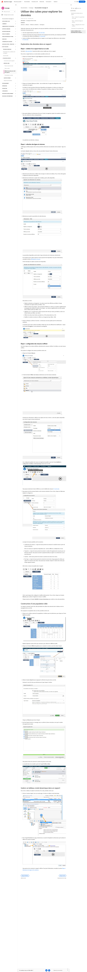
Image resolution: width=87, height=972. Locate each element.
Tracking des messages (7, 49)
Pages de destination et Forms (7, 36)
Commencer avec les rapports (9, 60)
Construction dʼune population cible (77, 28)
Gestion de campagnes (6, 28)
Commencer (4, 23)
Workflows (4, 39)
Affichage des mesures (35, 259)
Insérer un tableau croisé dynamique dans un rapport (76, 31)
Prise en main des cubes (9, 65)
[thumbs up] (46, 970)
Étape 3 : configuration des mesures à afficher (78, 25)
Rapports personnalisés (8, 80)
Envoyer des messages (6, 31)
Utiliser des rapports (7, 58)
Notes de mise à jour (6, 21)
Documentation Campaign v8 (41, 7)
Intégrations (4, 85)
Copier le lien (79, 8)
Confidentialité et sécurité (7, 41)
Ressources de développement (7, 93)
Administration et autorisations (8, 26)
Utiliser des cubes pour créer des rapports (10, 71)
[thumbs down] (49, 970)
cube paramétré (28, 51)
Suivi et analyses (5, 46)
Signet (74, 8)
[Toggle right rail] (71, 5)
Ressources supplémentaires (7, 96)
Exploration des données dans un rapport (77, 14)
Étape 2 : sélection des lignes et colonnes (77, 21)
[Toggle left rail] (16, 5)
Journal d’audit (5, 55)
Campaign (31, 7)
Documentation (24, 7)
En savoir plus (42, 32)
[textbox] (9, 11)
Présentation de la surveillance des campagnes (9, 52)
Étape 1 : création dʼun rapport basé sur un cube (78, 17)
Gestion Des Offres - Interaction (8, 44)
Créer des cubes (6, 63)
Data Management (5, 83)
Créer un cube (7, 68)
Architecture (4, 88)
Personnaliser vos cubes (9, 75)
